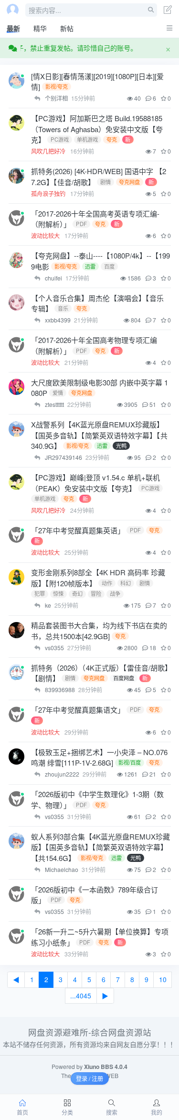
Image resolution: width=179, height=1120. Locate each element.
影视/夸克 (56, 86)
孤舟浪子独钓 (49, 193)
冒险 (96, 594)
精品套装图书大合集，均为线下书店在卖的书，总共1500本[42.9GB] (99, 630)
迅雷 (90, 266)
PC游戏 (60, 139)
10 (163, 979)
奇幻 (77, 594)
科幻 (125, 583)
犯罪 (39, 594)
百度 (109, 266)
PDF (81, 224)
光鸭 (121, 445)
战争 (115, 594)
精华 (40, 28)
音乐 (63, 308)
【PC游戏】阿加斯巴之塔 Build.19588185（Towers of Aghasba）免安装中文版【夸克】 (97, 129)
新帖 (67, 28)
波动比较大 (46, 235)
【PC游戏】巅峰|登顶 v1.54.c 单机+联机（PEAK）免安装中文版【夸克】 (95, 482)
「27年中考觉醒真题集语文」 (78, 710)
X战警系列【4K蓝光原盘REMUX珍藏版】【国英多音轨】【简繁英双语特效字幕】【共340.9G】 (99, 435)
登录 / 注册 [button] (89, 1078)
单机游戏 (87, 139)
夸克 (111, 139)
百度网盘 (123, 678)
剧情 (105, 182)
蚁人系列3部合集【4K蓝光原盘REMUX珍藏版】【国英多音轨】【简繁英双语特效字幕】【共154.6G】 (100, 847)
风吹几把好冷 (49, 151)
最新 (13, 28)
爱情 (58, 392)
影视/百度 (129, 763)
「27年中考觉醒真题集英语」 (78, 530)
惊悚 (58, 594)
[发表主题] (168, 11)
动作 (107, 583)
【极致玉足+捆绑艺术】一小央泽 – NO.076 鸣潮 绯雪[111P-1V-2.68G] (99, 757)
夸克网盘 (129, 182)
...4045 (80, 995)
